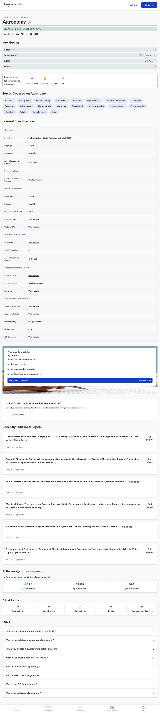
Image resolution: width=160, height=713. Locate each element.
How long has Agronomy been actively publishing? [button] (31, 631)
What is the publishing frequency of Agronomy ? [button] (30, 640)
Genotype (9, 106)
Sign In (134, 4)
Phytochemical (93, 100)
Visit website (33, 219)
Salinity (23, 112)
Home (5, 17)
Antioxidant (61, 100)
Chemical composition (115, 100)
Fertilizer (9, 100)
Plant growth (24, 100)
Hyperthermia (44, 106)
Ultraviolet (9, 112)
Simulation (136, 100)
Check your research (80, 380)
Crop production (137, 106)
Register (149, 5)
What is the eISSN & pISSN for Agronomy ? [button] (27, 658)
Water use (61, 106)
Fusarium (77, 100)
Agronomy (25, 17)
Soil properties (26, 106)
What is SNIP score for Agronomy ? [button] (23, 676)
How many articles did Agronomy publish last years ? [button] (32, 649)
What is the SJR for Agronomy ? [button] (21, 684)
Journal (14, 17)
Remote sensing (43, 100)
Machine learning (96, 106)
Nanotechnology (117, 106)
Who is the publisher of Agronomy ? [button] (23, 693)
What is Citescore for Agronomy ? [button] (23, 667)
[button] (15, 49)
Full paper (149, 438)
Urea (54, 112)
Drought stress (39, 112)
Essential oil (77, 106)
